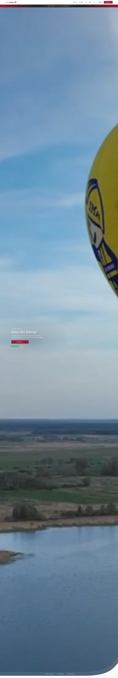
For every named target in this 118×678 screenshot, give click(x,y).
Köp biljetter (107, 2)
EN (96, 2)
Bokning (100, 2)
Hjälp (90, 2)
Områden (81, 2)
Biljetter (75, 2)
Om (86, 2)
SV (94, 2)
